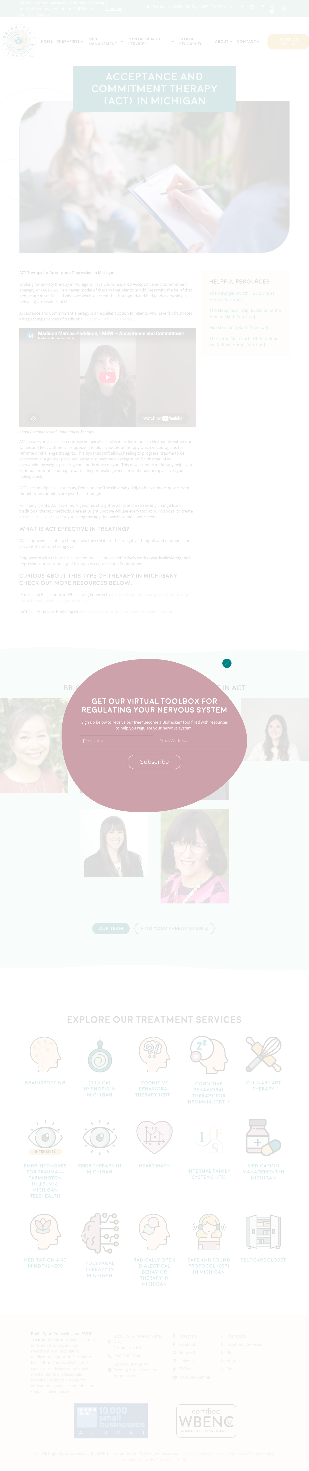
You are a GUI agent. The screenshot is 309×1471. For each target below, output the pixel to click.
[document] (154, 735)
